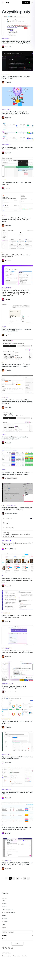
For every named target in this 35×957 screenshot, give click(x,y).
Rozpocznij (26, 2)
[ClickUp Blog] (5, 3)
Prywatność (16, 956)
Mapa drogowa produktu (8, 912)
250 (25, 878)
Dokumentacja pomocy (8, 909)
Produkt (4, 903)
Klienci (4, 915)
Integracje (4, 921)
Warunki (24, 956)
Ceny (3, 900)
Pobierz (4, 906)
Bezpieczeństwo (6, 956)
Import (4, 927)
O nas (3, 924)
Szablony (4, 918)
